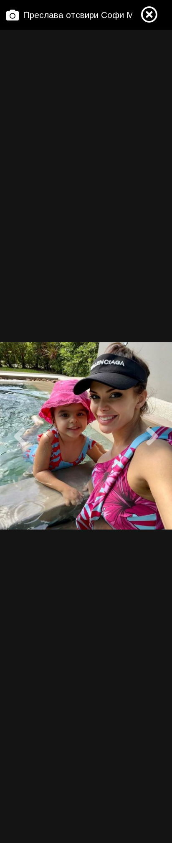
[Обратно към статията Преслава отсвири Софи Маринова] (149, 15)
